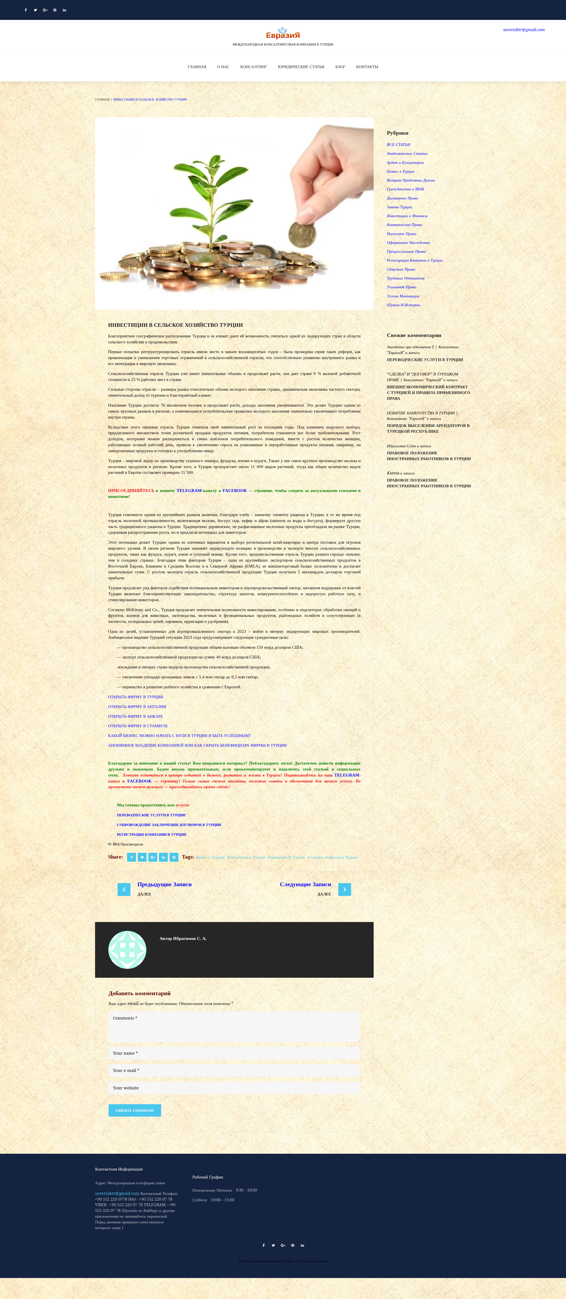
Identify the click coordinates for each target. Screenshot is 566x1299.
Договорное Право (402, 198)
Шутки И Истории (403, 304)
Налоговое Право (401, 233)
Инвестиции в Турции (246, 857)
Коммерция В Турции (286, 857)
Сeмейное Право (401, 269)
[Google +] (45, 10)
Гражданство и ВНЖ (405, 189)
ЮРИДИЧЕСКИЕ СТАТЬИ (301, 66)
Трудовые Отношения (405, 278)
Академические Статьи (407, 153)
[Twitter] (35, 10)
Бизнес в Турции (400, 171)
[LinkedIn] (64, 10)
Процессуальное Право (406, 251)
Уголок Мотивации (403, 296)
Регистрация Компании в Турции (414, 260)
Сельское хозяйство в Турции (333, 857)
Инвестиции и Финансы (407, 215)
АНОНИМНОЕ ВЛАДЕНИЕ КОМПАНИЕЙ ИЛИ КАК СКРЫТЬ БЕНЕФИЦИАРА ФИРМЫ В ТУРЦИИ (197, 745)
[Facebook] (25, 10)
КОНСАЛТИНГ (253, 66)
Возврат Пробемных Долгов (411, 180)
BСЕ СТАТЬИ (398, 144)
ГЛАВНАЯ (197, 66)
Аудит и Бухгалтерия (405, 162)
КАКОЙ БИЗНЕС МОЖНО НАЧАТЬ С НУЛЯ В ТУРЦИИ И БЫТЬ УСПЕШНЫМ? (179, 735)
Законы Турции (399, 207)
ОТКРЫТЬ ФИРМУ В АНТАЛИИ (138, 706)
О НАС (223, 66)
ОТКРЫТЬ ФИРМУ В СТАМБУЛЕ (138, 725)
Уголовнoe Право (401, 287)
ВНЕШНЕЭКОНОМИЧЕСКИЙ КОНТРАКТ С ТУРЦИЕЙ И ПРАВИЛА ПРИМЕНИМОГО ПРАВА (428, 393)
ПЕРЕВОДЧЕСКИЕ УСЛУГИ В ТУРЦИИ (425, 360)
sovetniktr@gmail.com (117, 1193)
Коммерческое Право (404, 224)
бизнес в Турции (210, 857)
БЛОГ (340, 66)
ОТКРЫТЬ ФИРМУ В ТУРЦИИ (135, 696)
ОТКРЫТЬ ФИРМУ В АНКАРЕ (136, 716)
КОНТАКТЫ (367, 66)
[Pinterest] (54, 10)
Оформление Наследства (408, 242)
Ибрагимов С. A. (190, 938)
